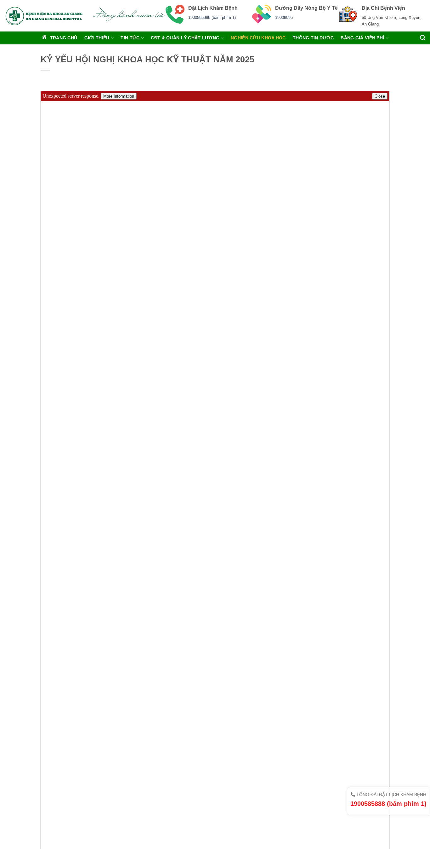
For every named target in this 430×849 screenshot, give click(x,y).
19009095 (284, 17)
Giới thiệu (97, 37)
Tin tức (130, 37)
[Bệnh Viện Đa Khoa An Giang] (44, 16)
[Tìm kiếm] (422, 37)
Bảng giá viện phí (362, 37)
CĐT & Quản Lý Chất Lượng (185, 37)
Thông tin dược (313, 37)
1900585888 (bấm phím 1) (212, 17)
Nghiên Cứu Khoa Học (258, 37)
